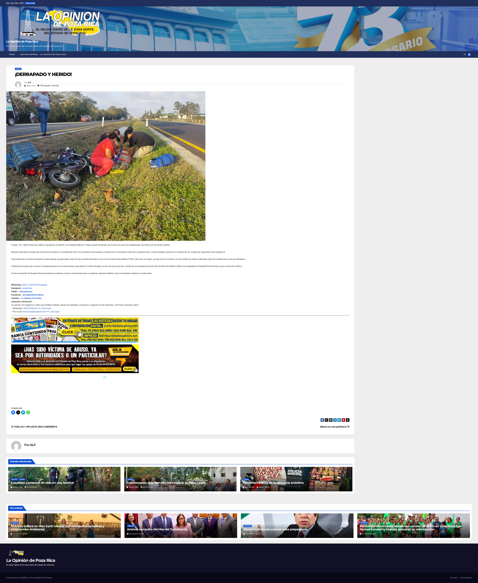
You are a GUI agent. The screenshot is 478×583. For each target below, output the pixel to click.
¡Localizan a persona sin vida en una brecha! (42, 483)
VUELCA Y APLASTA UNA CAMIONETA (35, 426)
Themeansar (47, 578)
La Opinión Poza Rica (31, 298)
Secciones (454, 578)
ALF (29, 82)
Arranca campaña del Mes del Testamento (157, 529)
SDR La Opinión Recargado (34, 285)
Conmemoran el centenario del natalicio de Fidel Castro (166, 483)
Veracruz (131, 526)
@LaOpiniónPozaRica (33, 295)
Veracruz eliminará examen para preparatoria (275, 529)
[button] (465, 54)
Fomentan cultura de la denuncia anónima (273, 483)
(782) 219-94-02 (30, 308)
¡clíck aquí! (46, 308)
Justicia (14, 479)
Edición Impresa (466, 578)
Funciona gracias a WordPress (17, 578)
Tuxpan (18, 68)
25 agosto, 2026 (20, 534)
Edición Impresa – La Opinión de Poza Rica (43, 54)
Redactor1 (32, 487)
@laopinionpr (26, 291)
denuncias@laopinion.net (34, 312)
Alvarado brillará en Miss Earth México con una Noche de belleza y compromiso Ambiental (57, 527)
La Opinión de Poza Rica (22, 41)
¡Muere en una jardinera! (333, 426)
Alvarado (14, 522)
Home (12, 54)
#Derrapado (45, 86)
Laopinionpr (27, 288)
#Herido (55, 86)
